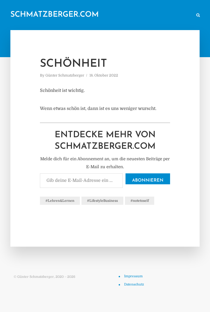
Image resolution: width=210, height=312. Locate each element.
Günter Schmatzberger (64, 75)
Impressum (133, 276)
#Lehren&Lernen (59, 201)
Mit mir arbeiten (175, 15)
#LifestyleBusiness (102, 201)
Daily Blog (61, 15)
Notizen (85, 15)
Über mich (144, 15)
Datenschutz (134, 284)
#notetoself (139, 201)
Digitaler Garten (114, 15)
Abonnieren (148, 180)
